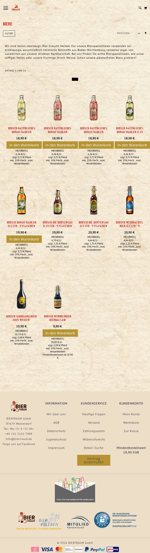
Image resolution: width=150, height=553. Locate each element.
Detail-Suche (94, 448)
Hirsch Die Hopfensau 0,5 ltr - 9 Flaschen (94, 224)
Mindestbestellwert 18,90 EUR (131, 450)
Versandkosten (21, 163)
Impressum (56, 448)
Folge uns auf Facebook (19, 444)
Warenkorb (131, 422)
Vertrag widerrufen (94, 460)
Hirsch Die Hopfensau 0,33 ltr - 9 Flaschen (58, 224)
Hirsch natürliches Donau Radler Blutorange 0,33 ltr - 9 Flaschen (94, 134)
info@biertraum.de (19, 439)
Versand (94, 422)
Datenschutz (56, 431)
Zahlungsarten (94, 431)
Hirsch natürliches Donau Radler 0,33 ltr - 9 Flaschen (129, 132)
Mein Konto (131, 414)
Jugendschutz (56, 439)
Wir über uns (56, 414)
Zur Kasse (131, 431)
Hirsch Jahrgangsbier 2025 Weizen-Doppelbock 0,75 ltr (21, 320)
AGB (56, 422)
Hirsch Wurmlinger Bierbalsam (57, 318)
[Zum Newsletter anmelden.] (75, 501)
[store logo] (16, 8)
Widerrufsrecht (94, 439)
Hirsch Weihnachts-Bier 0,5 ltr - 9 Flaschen (130, 226)
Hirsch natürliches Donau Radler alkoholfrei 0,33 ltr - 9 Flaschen (22, 134)
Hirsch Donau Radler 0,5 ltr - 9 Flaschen (21, 224)
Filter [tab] (9, 33)
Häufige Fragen (93, 414)
